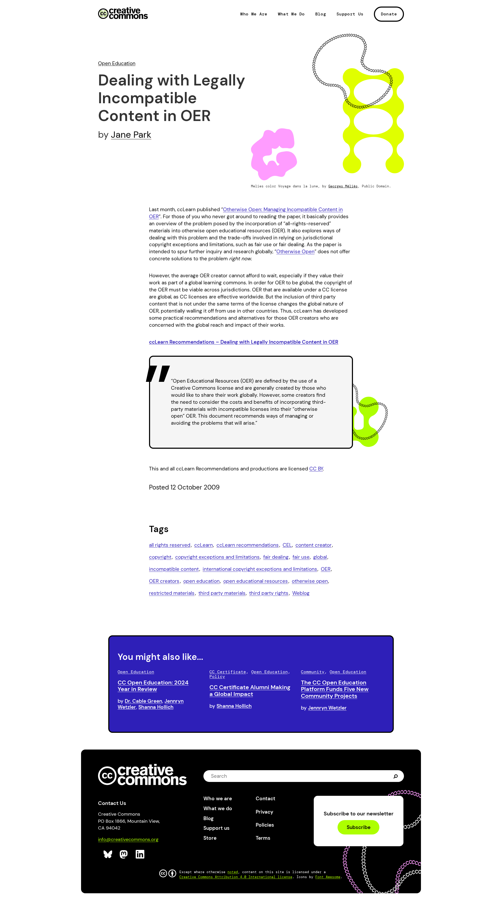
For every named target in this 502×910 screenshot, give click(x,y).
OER (325, 569)
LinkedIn (140, 854)
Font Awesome (327, 877)
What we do (217, 808)
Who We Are (253, 14)
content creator (313, 545)
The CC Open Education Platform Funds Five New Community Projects (335, 689)
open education (201, 581)
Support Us (349, 14)
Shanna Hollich (156, 707)
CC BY (316, 468)
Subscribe (358, 827)
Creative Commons (123, 13)
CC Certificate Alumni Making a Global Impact (249, 690)
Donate (389, 14)
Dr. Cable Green (143, 701)
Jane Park (131, 135)
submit (395, 776)
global (320, 557)
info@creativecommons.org (128, 839)
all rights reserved (169, 545)
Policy (217, 676)
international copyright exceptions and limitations (260, 569)
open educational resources (255, 581)
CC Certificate (227, 672)
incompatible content (174, 569)
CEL (287, 545)
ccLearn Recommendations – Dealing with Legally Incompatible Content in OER (243, 342)
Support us (216, 828)
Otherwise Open (295, 251)
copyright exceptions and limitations (217, 557)
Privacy (264, 812)
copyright (160, 557)
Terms (263, 838)
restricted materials (172, 593)
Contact (265, 798)
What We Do (291, 14)
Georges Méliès (343, 186)
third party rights (268, 593)
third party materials (222, 593)
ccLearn (203, 545)
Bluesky (108, 854)
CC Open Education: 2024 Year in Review (153, 686)
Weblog (301, 593)
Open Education (116, 63)
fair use (301, 557)
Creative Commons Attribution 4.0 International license (235, 877)
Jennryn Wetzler (327, 708)
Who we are (217, 798)
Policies (265, 825)
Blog (320, 14)
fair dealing (276, 557)
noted (232, 872)
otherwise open (310, 581)
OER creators (164, 581)
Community (312, 672)
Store (209, 838)
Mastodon (124, 854)
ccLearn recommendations (247, 545)
